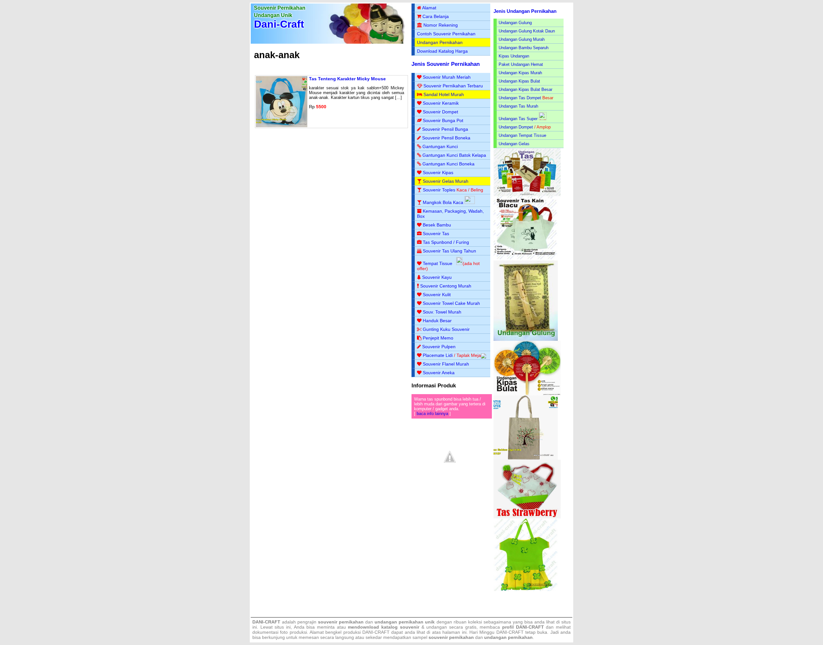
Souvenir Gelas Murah (445, 181)
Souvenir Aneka (439, 372)
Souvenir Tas (436, 233)
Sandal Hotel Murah (443, 94)
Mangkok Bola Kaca (444, 202)
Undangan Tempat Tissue (522, 135)
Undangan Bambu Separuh (523, 47)
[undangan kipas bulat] (527, 394)
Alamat (429, 7)
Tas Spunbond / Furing (446, 242)
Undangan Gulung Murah (522, 39)
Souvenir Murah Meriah (447, 77)
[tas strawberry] (527, 517)
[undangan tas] (527, 194)
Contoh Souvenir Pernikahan (446, 33)
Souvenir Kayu (437, 277)
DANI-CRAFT (510, 632)
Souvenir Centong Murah (445, 285)
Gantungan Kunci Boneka (448, 163)
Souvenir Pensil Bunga (445, 129)
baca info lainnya (432, 413)
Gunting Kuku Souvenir (446, 329)
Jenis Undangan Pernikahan (524, 11)
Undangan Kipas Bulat (519, 81)
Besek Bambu (437, 224)
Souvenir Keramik (441, 103)
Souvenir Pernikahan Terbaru (453, 85)
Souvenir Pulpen (439, 346)
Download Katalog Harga (442, 51)
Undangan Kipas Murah (520, 72)
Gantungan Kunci (440, 146)
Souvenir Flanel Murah (446, 364)
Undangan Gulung (515, 22)
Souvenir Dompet (440, 111)
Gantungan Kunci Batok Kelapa (454, 155)
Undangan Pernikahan (440, 42)
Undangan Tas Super (518, 118)
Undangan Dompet (516, 127)
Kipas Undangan (514, 56)
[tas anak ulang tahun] (525, 589)
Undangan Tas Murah (518, 106)
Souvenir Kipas (438, 172)
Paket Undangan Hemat (521, 64)
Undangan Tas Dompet (520, 97)
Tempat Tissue (437, 263)
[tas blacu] (525, 259)
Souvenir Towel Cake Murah (451, 303)
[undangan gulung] (525, 339)
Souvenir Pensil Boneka (446, 137)
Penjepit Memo (438, 337)
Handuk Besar (437, 320)
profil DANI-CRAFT (523, 627)
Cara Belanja (435, 16)
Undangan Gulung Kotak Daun (527, 31)
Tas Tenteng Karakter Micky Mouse (347, 78)
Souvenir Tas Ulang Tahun (449, 250)
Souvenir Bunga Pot (443, 120)
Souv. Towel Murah (442, 311)
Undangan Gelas (514, 143)
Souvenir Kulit (437, 294)
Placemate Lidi (438, 355)
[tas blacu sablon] (525, 458)
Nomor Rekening (440, 25)
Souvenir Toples (439, 189)
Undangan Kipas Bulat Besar (525, 89)
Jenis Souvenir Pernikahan (446, 64)
